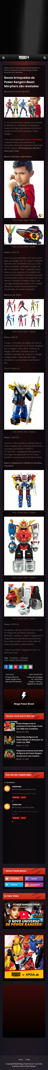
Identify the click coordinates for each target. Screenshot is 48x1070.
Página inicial (9, 68)
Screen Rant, (36, 139)
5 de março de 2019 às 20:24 (24, 807)
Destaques (24, 658)
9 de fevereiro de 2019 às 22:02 (25, 789)
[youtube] (14, 878)
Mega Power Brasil (24, 703)
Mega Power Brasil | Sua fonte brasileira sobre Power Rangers (27, 1065)
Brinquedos (14, 658)
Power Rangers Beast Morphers (27, 68)
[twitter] (14, 884)
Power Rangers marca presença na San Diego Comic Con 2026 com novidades (29, 726)
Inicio (21, 1059)
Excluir (23, 797)
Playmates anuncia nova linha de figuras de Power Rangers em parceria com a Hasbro (29, 753)
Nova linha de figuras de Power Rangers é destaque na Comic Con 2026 (29, 739)
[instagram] (34, 884)
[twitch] (34, 878)
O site (27, 1059)
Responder (16, 797)
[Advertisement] (24, 27)
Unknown (16, 786)
